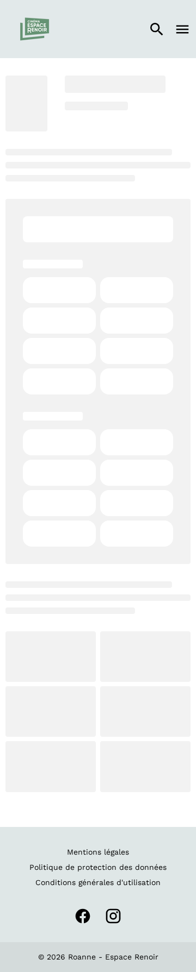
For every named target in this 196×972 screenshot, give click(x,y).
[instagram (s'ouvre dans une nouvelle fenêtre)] (113, 916)
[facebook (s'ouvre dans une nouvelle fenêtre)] (82, 916)
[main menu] (182, 29)
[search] (157, 29)
